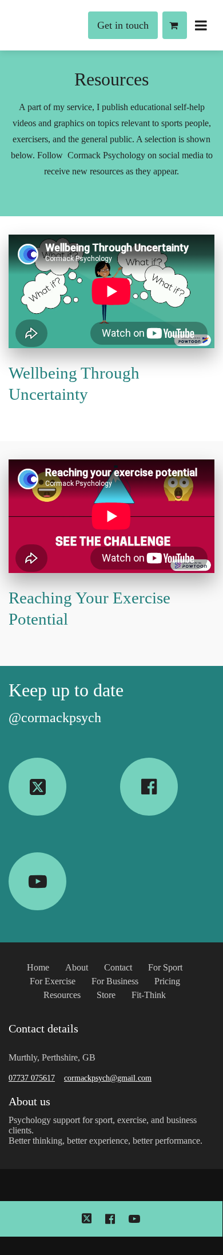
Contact (118, 967)
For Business (114, 981)
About (76, 967)
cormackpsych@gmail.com (108, 1078)
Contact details (43, 1028)
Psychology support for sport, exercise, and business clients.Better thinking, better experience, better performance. (105, 1130)
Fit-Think (149, 995)
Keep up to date (66, 690)
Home (38, 967)
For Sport (165, 967)
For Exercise (52, 981)
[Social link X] (37, 787)
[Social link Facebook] (149, 787)
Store (106, 995)
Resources (111, 79)
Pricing (167, 981)
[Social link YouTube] (37, 881)
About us (29, 1101)
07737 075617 (32, 1078)
